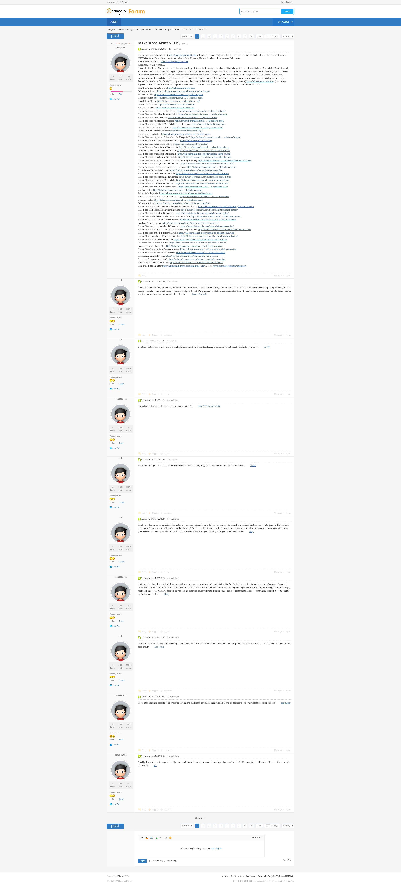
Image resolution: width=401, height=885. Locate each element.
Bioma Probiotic (199, 294)
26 (112, 724)
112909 (121, 324)
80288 (121, 740)
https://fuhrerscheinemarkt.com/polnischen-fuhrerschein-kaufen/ (209, 210)
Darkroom (250, 876)
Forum (113, 21)
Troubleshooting (161, 29)
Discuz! (121, 876)
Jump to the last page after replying (163, 860)
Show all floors (175, 49)
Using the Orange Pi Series (139, 29)
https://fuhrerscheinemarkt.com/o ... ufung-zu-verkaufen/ (197, 127)
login (283, 2)
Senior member (115, 85)
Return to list (187, 36)
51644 (121, 443)
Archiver (225, 876)
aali (120, 280)
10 (251, 36)
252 (120, 76)
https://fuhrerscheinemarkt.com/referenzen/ (175, 108)
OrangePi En (264, 876)
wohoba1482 (121, 399)
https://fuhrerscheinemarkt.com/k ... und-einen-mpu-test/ (216, 216)
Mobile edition (237, 876)
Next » (200, 818)
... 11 (259, 36)
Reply (144, 276)
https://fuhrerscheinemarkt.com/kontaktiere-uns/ (178, 101)
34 (112, 309)
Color (146, 837)
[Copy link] (183, 44)
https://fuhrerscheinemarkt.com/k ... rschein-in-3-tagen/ (201, 111)
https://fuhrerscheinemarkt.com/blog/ (208, 124)
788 (128, 76)
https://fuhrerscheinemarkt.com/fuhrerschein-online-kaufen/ (183, 91)
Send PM (116, 99)
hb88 (166, 594)
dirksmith (120, 47)
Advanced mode (257, 837)
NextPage (286, 36)
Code (165, 837)
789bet (253, 465)
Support (155, 335)
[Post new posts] (116, 36)
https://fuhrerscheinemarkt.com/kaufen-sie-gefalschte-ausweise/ (226, 206)
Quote (160, 837)
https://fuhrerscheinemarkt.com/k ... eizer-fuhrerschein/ (200, 252)
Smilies (170, 837)
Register (289, 2)
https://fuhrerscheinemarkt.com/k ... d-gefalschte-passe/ (178, 94)
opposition (168, 335)
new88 (267, 347)
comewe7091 (121, 695)
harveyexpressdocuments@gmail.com (229, 266)
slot (155, 765)
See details (159, 647)
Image (151, 837)
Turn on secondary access (293, 2)
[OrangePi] (127, 14)
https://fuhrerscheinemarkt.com (182, 55)
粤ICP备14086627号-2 (282, 876)
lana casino (285, 703)
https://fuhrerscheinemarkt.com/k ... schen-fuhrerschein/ (204, 147)
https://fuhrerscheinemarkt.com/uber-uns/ (176, 104)
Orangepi (125, 2)
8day (251, 531)
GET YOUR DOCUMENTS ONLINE (189, 29)
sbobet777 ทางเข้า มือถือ (209, 406)
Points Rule (287, 860)
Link (156, 837)
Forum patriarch (116, 318)
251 (112, 76)
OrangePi (111, 29)
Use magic (278, 276)
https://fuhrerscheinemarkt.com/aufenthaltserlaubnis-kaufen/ (196, 262)
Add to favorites (113, 2)
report (288, 276)
